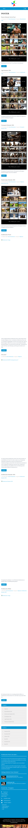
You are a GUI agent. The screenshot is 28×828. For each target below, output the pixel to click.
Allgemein (22, 181)
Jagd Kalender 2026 (6, 70)
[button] (2, 825)
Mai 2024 (6, 739)
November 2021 (7, 741)
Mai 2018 (6, 744)
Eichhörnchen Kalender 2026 (8, 474)
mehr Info (4, 66)
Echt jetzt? (3, 354)
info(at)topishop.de (7, 800)
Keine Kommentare (12, 19)
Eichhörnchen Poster (6, 234)
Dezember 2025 (7, 731)
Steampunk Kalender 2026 (7, 125)
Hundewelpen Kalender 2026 (8, 180)
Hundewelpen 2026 (4, 183)
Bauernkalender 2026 (8, 711)
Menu (4, 8)
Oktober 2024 (6, 736)
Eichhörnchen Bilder (6, 588)
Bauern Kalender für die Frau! (8, 17)
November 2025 (7, 733)
